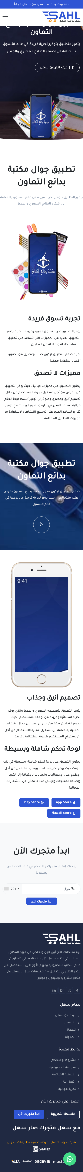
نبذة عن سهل (65, 1015)
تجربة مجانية (67, 1089)
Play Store (32, 802)
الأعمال (71, 1030)
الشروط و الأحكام (63, 1060)
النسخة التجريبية (63, 1114)
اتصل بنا (69, 1082)
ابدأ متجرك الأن (41, 902)
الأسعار (70, 1023)
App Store (64, 802)
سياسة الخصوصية (62, 1067)
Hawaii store (62, 813)
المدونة (70, 1037)
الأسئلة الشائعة (64, 1075)
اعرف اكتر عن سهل (54, 68)
